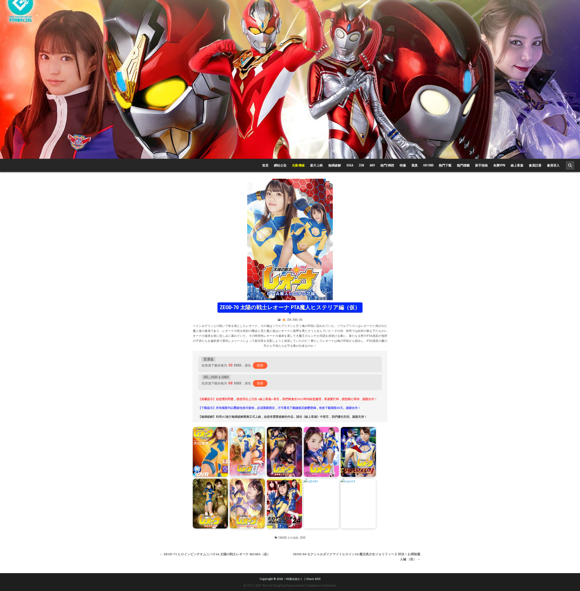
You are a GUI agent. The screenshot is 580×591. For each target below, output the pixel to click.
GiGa (349, 165)
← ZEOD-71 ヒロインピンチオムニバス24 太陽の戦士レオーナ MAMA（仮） (215, 554)
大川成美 (293, 537)
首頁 (265, 165)
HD (300, 319)
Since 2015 (313, 579)
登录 (260, 365)
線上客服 (517, 165)
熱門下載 (445, 165)
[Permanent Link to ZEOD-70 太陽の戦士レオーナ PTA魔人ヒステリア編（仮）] (290, 239)
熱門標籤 (463, 165)
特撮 (403, 165)
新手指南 (481, 165)
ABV (372, 165)
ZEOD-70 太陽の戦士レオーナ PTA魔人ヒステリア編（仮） (290, 307)
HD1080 (428, 165)
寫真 (414, 165)
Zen (361, 165)
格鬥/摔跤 (387, 165)
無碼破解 (334, 165)
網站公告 (280, 165)
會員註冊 (535, 165)
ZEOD (302, 537)
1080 (295, 319)
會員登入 (553, 165)
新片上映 (316, 165)
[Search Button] (570, 165)
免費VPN (499, 165)
